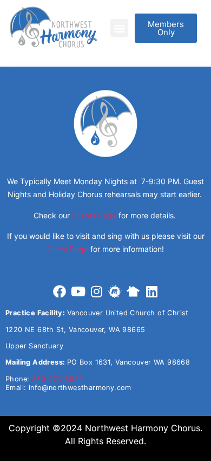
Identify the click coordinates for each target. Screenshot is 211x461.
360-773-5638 (57, 379)
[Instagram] (96, 291)
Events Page (94, 215)
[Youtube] (77, 291)
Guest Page (67, 249)
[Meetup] (114, 291)
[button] (119, 28)
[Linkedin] (151, 291)
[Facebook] (59, 291)
